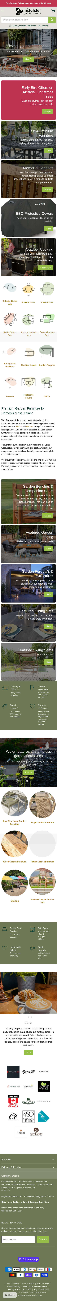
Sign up (43, 1223)
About (7, 1267)
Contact (16, 1267)
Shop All (28, 59)
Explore (28, 771)
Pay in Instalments (41, 1273)
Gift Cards (27, 1273)
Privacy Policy (14, 1273)
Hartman (30, 426)
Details (17, 716)
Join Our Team (43, 1267)
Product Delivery (13, 1270)
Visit (28, 1036)
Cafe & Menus (28, 1267)
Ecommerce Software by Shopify (28, 1279)
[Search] (52, 20)
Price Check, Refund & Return (35, 1270)
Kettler (19, 426)
